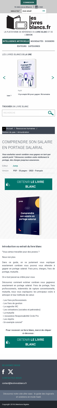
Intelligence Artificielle (16, 41)
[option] (28, 77)
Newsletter (15, 11)
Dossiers (49, 41)
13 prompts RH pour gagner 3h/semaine (26, 94)
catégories (34, 46)
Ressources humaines (25, 128)
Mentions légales (22, 404)
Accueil (9, 128)
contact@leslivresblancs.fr (14, 383)
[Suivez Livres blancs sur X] (10, 371)
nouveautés (37, 41)
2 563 (40, 7)
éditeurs (22, 46)
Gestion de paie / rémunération (15, 132)
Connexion (28, 2)
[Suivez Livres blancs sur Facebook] (4, 371)
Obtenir (30, 184)
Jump (15, 166)
